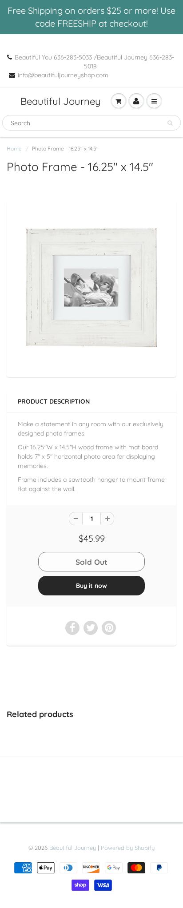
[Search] (170, 123)
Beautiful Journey (60, 101)
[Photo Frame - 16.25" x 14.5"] (91, 287)
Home (14, 148)
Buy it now (91, 586)
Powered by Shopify (128, 847)
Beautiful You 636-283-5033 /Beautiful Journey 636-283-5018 (94, 61)
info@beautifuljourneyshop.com (63, 75)
